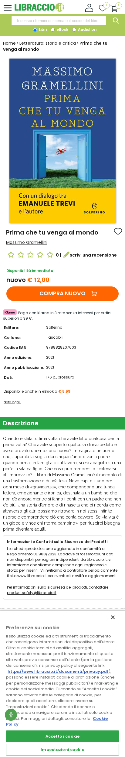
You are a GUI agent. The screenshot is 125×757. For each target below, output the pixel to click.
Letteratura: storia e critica (47, 43)
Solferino (54, 327)
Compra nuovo (62, 293)
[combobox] (58, 20)
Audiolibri (86, 29)
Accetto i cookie (62, 736)
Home (9, 43)
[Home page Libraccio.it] (39, 10)
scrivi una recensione (93, 255)
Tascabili (54, 337)
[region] (62, 683)
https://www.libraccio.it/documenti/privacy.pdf (58, 671)
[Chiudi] (113, 617)
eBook (62, 29)
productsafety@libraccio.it (31, 592)
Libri (42, 29)
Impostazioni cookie (62, 749)
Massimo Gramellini (26, 242)
